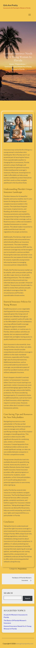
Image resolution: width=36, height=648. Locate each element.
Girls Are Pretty (10, 5)
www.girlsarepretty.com (24, 644)
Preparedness (22, 569)
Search (27, 598)
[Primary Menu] (29, 15)
